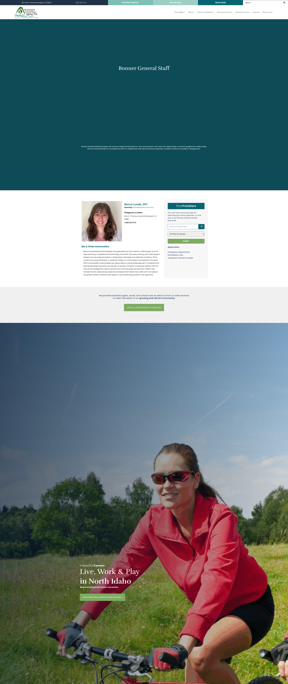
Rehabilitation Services (143, 207)
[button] (179, 12)
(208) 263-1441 (80, 2)
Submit (186, 241)
